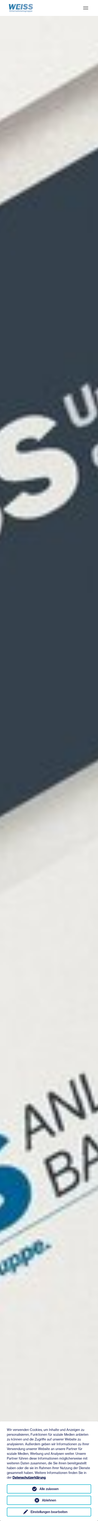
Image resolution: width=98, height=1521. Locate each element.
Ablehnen (49, 1500)
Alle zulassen (49, 1489)
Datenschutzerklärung (29, 1478)
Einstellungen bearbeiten (49, 1512)
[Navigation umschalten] (86, 8)
